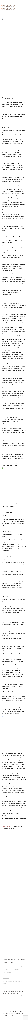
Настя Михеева (6, 826)
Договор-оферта (7, 972)
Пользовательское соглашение (11, 969)
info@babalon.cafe (7, 1008)
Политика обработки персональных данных (14, 966)
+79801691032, (15, 1006)
